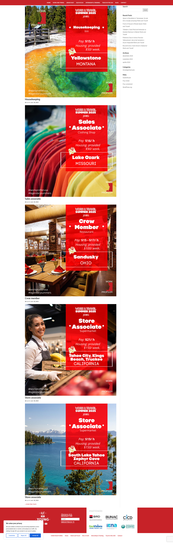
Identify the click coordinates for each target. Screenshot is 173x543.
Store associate (33, 397)
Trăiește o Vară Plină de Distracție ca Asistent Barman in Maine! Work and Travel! (134, 32)
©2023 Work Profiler (57, 535)
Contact (123, 2)
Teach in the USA (107, 2)
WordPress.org (127, 87)
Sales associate (33, 198)
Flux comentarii (128, 84)
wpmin (28, 102)
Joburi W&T (70, 2)
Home (48, 2)
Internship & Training (93, 2)
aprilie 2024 (126, 62)
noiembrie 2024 (128, 59)
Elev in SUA (79, 2)
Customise (12, 535)
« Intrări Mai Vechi (30, 504)
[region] (23, 529)
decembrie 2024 (128, 56)
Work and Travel (58, 2)
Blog (116, 2)
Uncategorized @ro (129, 70)
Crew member (32, 298)
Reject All (23, 535)
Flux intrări (126, 81)
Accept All (35, 535)
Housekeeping (32, 99)
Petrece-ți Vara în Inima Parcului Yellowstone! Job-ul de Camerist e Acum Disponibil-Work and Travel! (133, 40)
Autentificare (127, 78)
